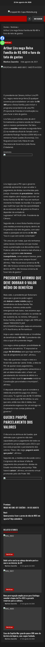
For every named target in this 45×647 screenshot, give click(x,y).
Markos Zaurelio (11, 62)
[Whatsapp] (2, 42)
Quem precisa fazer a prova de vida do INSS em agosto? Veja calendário (21, 515)
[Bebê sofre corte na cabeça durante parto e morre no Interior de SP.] (22, 545)
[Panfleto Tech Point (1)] (17, 168)
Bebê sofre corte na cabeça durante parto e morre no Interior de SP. (20, 561)
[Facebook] (2, 38)
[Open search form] (24, 19)
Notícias (8, 43)
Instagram (38, 19)
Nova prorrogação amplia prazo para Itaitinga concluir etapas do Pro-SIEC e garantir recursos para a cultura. (21, 598)
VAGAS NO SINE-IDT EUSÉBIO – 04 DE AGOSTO (21, 506)
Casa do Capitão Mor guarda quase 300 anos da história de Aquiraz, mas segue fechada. (22, 634)
